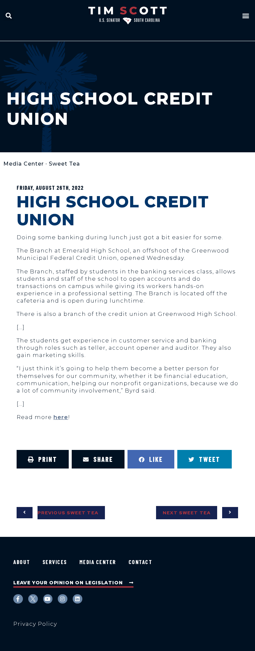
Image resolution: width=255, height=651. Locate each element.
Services (54, 561)
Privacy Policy (35, 623)
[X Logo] (33, 599)
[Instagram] (62, 599)
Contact (140, 561)
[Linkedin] (77, 599)
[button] (8, 15)
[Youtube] (48, 599)
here (60, 417)
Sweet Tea (64, 164)
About (21, 561)
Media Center (23, 164)
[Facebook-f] (18, 599)
